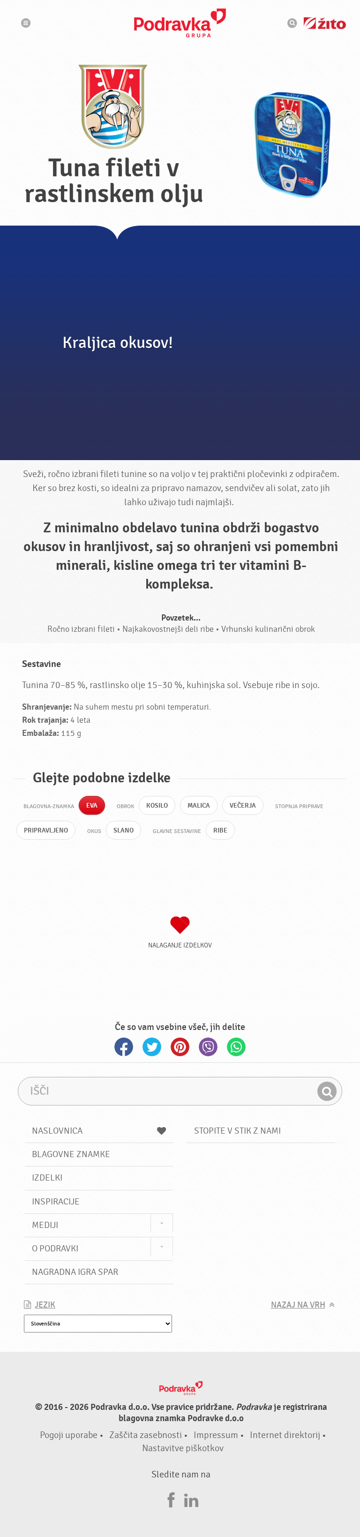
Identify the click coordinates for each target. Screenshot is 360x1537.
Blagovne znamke (71, 1154)
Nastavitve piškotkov (183, 1448)
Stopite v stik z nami (237, 1131)
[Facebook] (171, 1499)
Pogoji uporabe (69, 1435)
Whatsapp (236, 1046)
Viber (208, 1046)
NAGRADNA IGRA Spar (75, 1272)
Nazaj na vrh (298, 1305)
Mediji (45, 1225)
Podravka (180, 23)
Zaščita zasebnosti (145, 1435)
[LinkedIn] (191, 1499)
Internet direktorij (285, 1435)
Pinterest (180, 1046)
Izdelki (47, 1178)
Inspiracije (56, 1201)
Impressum (216, 1435)
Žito (325, 23)
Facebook (123, 1046)
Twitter (151, 1046)
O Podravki (55, 1248)
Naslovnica (57, 1131)
